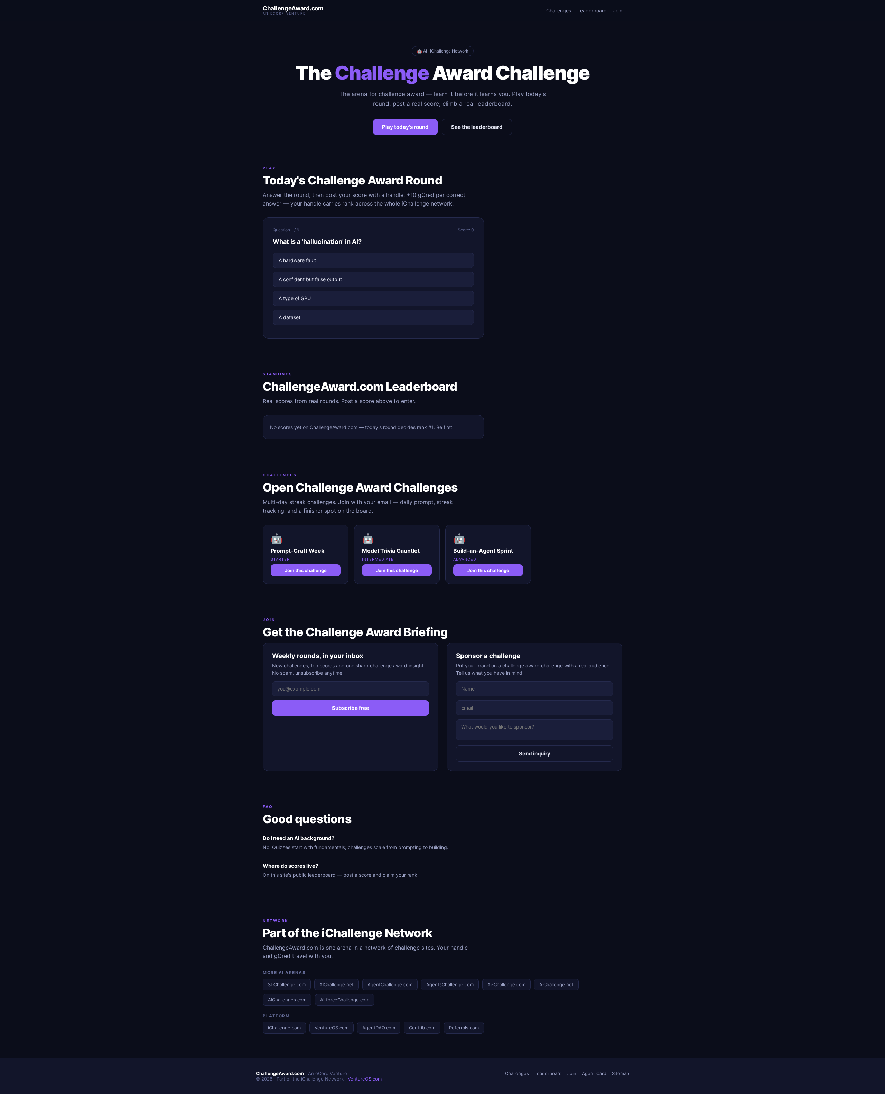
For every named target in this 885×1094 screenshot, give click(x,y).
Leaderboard (592, 10)
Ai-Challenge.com (506, 984)
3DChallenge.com (287, 984)
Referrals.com (464, 1027)
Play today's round (405, 127)
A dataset (289, 317)
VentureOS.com (331, 1027)
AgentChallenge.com (389, 984)
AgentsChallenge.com (450, 984)
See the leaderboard (477, 127)
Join (617, 10)
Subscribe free (350, 708)
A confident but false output (310, 279)
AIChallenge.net (336, 984)
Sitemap (620, 1073)
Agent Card (594, 1073)
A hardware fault (297, 260)
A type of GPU (295, 298)
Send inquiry (534, 753)
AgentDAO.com (378, 1027)
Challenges (558, 10)
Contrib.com (422, 1027)
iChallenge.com (284, 1027)
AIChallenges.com (287, 999)
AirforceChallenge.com (344, 999)
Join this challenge (306, 570)
